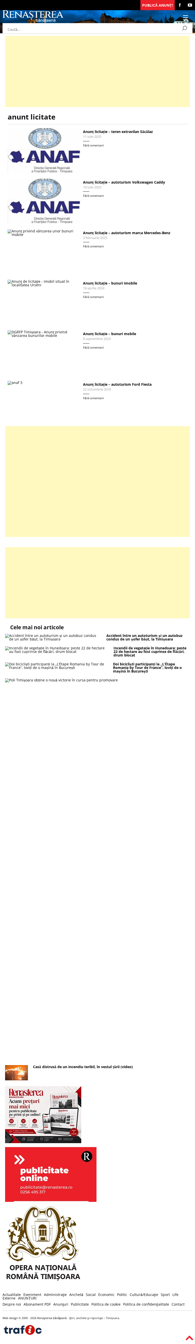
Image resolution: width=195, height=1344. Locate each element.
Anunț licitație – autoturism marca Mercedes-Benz (126, 232)
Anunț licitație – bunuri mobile (109, 333)
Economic (106, 1294)
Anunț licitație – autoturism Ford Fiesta (117, 384)
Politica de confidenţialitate (146, 1304)
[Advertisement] (97, 71)
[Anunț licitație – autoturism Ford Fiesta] (44, 399)
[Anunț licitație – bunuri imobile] (44, 302)
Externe (9, 1298)
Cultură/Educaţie (144, 1294)
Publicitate (80, 1304)
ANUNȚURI (27, 1298)
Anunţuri (60, 1304)
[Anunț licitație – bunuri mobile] (44, 353)
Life (175, 1294)
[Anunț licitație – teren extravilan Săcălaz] (44, 150)
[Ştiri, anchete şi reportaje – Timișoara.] (33, 21)
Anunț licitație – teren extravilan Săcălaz (118, 131)
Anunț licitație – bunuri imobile (110, 283)
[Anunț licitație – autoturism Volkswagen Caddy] (44, 201)
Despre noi (12, 1304)
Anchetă (76, 1294)
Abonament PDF (37, 1304)
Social (91, 1294)
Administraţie (55, 1294)
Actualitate (12, 1294)
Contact (178, 1304)
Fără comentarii (93, 145)
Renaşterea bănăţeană (52, 1318)
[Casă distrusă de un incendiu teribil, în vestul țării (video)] (16, 1079)
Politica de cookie (106, 1304)
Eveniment (32, 1294)
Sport (165, 1294)
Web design (10, 1318)
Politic (122, 1294)
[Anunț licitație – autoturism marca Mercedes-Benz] (44, 252)
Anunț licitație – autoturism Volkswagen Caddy (124, 182)
